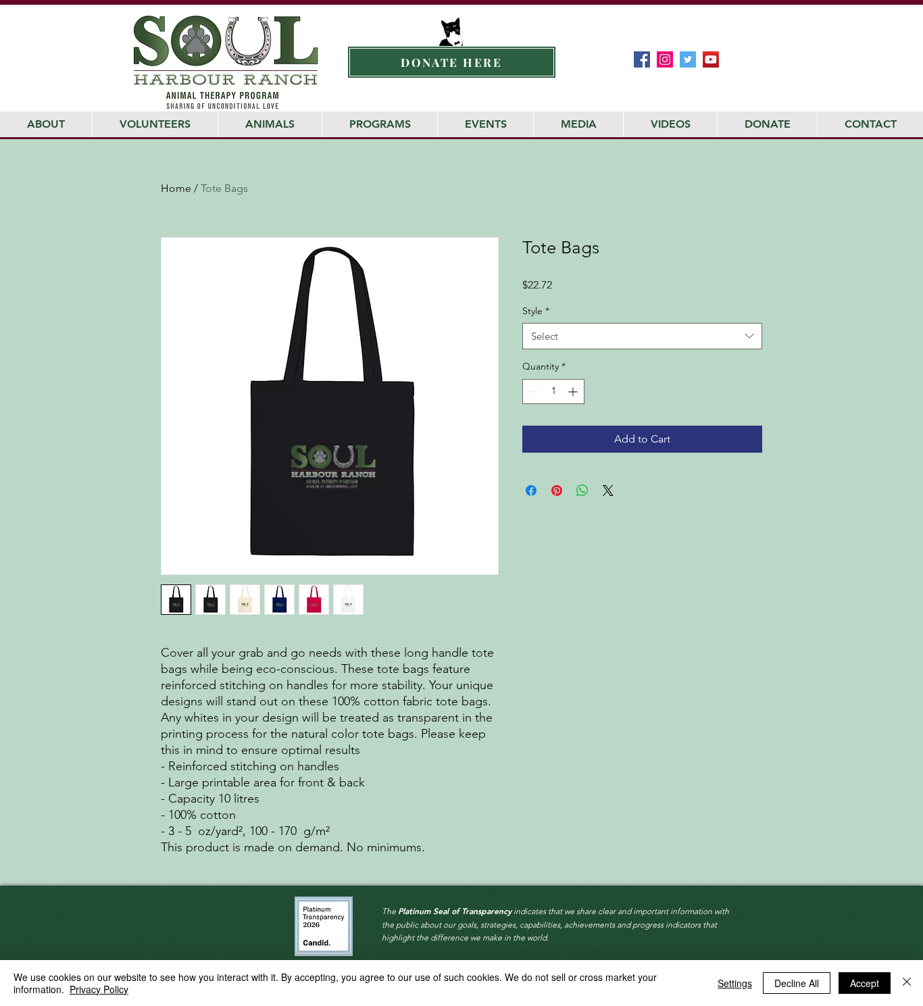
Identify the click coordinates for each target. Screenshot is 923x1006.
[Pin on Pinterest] (557, 490)
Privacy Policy (99, 989)
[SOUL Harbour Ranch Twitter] (688, 59)
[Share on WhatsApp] (582, 490)
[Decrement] (532, 391)
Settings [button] (735, 983)
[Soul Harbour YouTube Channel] (711, 59)
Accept (864, 983)
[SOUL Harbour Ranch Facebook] (642, 59)
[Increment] (574, 391)
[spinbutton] (553, 391)
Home (176, 188)
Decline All (796, 983)
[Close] (907, 983)
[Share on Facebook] (531, 490)
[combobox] (642, 336)
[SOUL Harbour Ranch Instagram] (665, 59)
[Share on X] (608, 490)
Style (535, 311)
